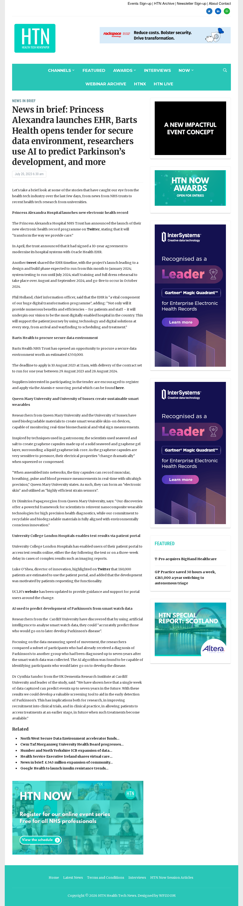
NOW (184, 70)
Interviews (157, 70)
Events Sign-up (139, 3)
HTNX (140, 84)
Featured (94, 70)
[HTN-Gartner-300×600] (190, 295)
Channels (59, 70)
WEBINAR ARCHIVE (105, 84)
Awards (122, 70)
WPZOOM (167, 895)
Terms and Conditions (105, 877)
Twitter (93, 229)
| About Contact (219, 3)
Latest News (73, 877)
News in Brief (24, 101)
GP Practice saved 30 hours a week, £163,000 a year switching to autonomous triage (185, 578)
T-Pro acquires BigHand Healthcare (186, 559)
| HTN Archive (163, 3)
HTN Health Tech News (117, 895)
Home (54, 877)
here (120, 388)
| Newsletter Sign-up (190, 3)
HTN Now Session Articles (171, 877)
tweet (32, 263)
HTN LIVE (163, 84)
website (31, 592)
